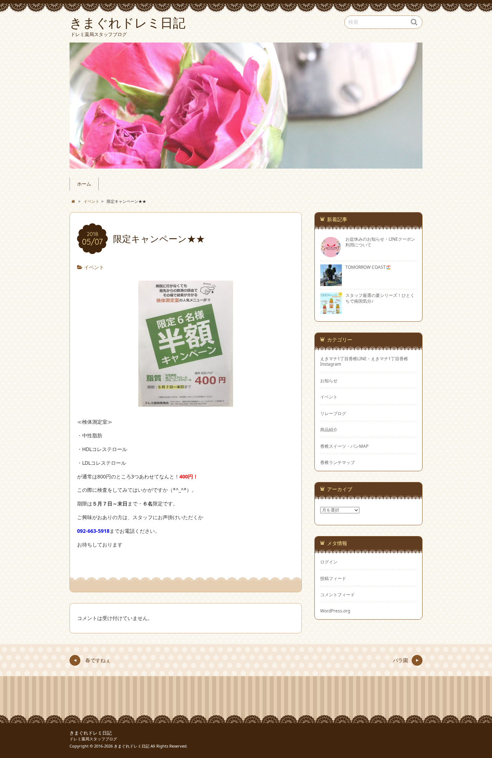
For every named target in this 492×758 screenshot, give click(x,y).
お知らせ (328, 380)
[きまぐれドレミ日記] (246, 106)
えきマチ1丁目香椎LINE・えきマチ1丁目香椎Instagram (364, 361)
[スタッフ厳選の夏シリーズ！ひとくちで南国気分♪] (331, 311)
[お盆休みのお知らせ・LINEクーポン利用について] (331, 255)
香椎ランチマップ (337, 462)
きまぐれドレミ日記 (91, 733)
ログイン (328, 562)
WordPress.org (335, 611)
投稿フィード (333, 578)
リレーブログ (333, 413)
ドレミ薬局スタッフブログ (93, 738)
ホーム (84, 184)
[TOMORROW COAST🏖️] (331, 283)
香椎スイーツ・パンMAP (344, 446)
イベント (94, 267)
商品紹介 (328, 429)
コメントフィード (337, 594)
